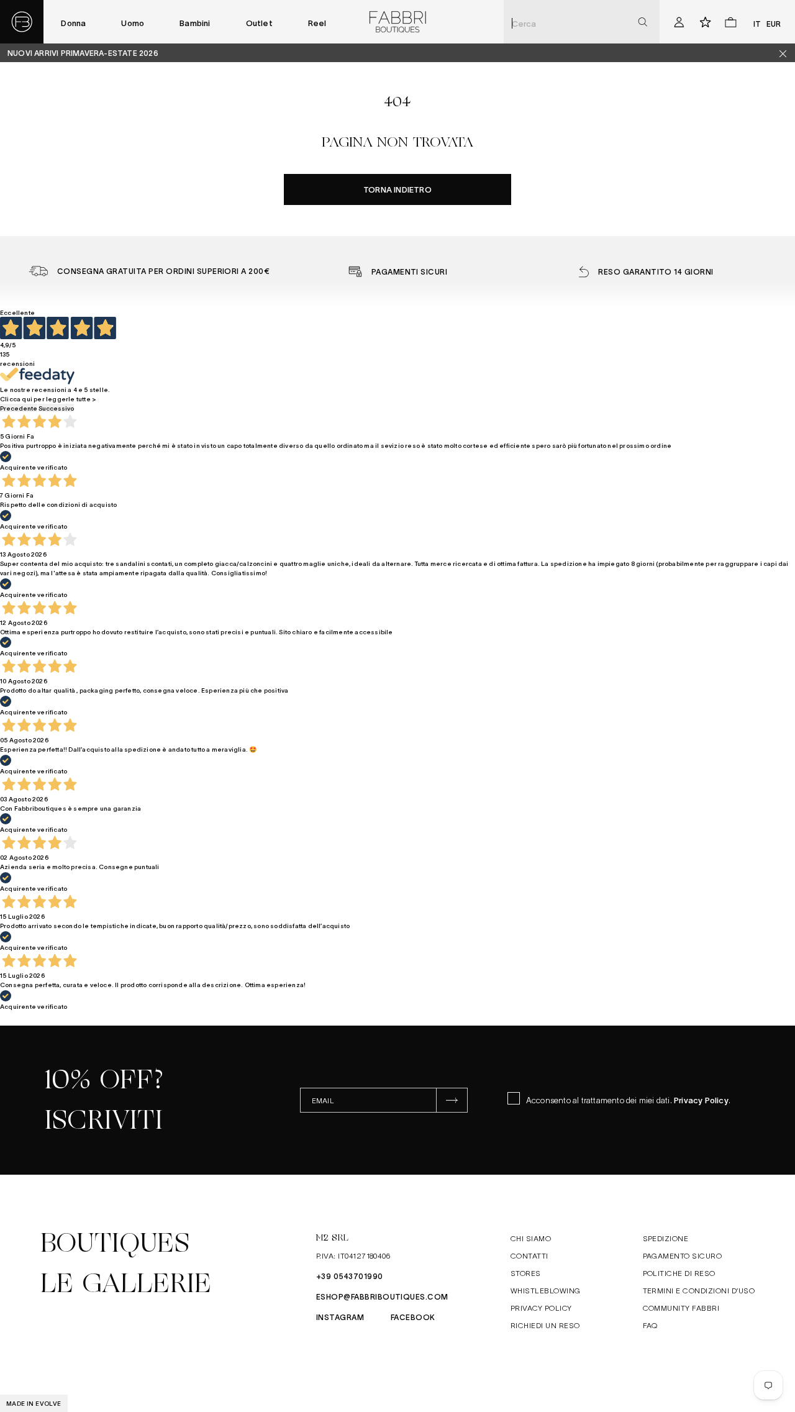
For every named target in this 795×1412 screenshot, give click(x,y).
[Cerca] (642, 22)
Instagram (340, 1317)
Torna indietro (397, 189)
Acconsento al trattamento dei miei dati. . (628, 1100)
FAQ (650, 1325)
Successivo (56, 408)
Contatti (529, 1255)
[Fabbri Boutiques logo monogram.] (21, 21)
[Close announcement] (787, 53)
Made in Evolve (33, 1403)
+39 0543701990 (349, 1276)
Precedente (18, 408)
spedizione (666, 1238)
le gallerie (125, 1283)
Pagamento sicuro (682, 1255)
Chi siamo (531, 1238)
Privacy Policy (701, 1100)
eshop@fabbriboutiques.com (382, 1296)
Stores (526, 1273)
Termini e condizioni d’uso (699, 1290)
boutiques (114, 1243)
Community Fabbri (681, 1308)
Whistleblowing (546, 1290)
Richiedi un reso (545, 1325)
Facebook (413, 1317)
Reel (317, 22)
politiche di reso (679, 1273)
